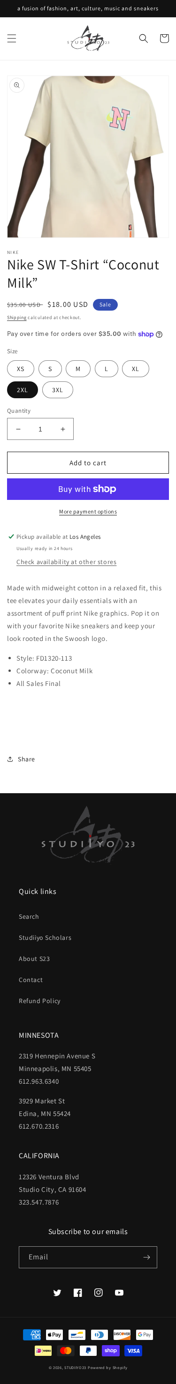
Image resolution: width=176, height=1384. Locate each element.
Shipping (17, 317)
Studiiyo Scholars (45, 937)
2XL (22, 390)
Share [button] (26, 759)
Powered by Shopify (108, 1367)
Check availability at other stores (66, 562)
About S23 (34, 958)
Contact (31, 979)
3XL (57, 390)
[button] (11, 38)
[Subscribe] (146, 1257)
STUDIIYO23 (75, 1367)
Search (29, 916)
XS (20, 369)
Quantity (19, 411)
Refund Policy (40, 1001)
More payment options (88, 511)
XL (135, 369)
